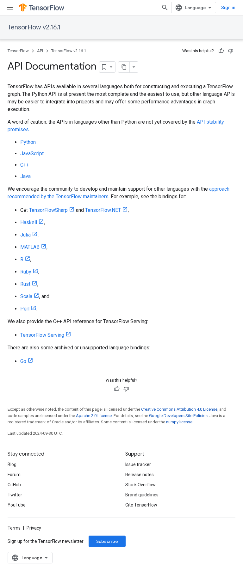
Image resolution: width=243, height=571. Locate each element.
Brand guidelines (142, 494)
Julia (25, 235)
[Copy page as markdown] (124, 67)
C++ (24, 165)
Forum (14, 474)
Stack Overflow (140, 484)
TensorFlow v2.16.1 (34, 27)
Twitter (15, 494)
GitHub (14, 484)
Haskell (28, 222)
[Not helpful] (230, 51)
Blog (12, 464)
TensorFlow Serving (42, 335)
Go (23, 361)
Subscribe (107, 541)
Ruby (25, 272)
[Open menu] (10, 7)
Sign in (228, 7)
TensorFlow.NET (103, 210)
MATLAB (30, 247)
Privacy (34, 528)
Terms (14, 528)
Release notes (139, 474)
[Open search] (165, 7)
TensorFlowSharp (48, 210)
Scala (26, 296)
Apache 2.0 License (94, 415)
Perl (24, 309)
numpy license (179, 422)
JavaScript (32, 153)
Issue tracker (138, 464)
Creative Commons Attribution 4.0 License (179, 409)
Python (28, 142)
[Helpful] (221, 51)
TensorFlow (18, 50)
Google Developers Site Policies (178, 415)
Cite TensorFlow (141, 504)
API (40, 50)
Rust (25, 284)
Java (25, 176)
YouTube (17, 504)
